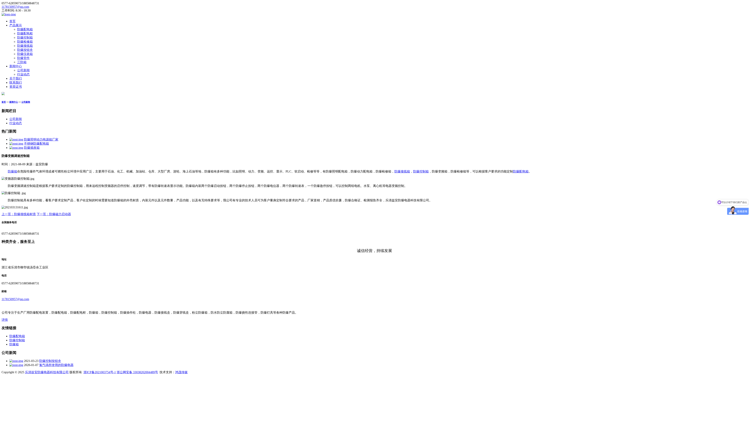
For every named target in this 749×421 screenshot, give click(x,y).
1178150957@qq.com (15, 6)
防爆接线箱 (25, 45)
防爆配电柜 (25, 33)
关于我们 (15, 78)
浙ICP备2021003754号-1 (99, 372)
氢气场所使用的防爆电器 (56, 365)
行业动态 (23, 74)
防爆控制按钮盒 (50, 361)
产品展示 (15, 25)
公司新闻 (23, 70)
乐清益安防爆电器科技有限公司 (47, 372)
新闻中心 (15, 66)
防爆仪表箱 (25, 54)
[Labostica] (9, 14)
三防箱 (22, 62)
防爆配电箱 (25, 29)
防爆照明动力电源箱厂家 (41, 139)
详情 (5, 319)
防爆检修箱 (25, 41)
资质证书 (15, 86)
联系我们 (15, 82)
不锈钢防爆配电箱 (36, 143)
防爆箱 (12, 171)
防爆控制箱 (25, 37)
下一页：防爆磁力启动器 (54, 214)
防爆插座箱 (32, 147)
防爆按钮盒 (25, 49)
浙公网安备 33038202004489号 (137, 372)
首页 (12, 21)
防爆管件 (23, 58)
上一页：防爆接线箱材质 (19, 214)
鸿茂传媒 (181, 372)
